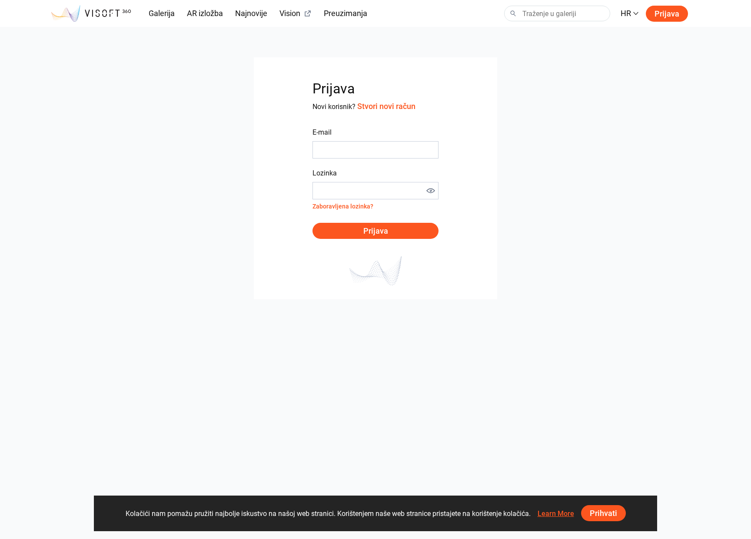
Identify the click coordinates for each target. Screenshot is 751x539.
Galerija (162, 13)
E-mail (322, 132)
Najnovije (251, 13)
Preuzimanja (345, 13)
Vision (289, 13)
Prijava (667, 13)
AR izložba (205, 13)
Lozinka (324, 173)
